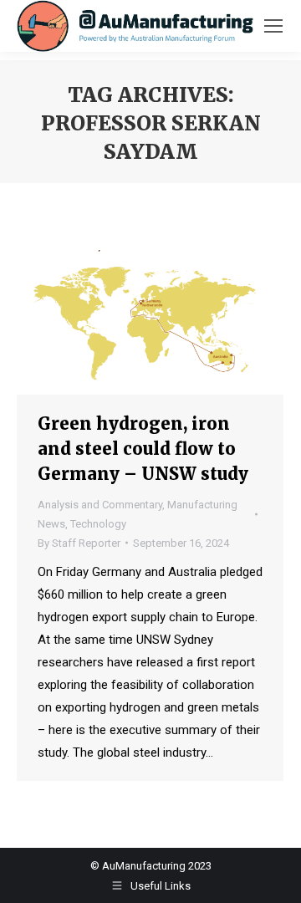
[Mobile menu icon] (273, 26)
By (79, 543)
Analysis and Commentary (100, 504)
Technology (98, 524)
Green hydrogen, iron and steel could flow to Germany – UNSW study (143, 448)
